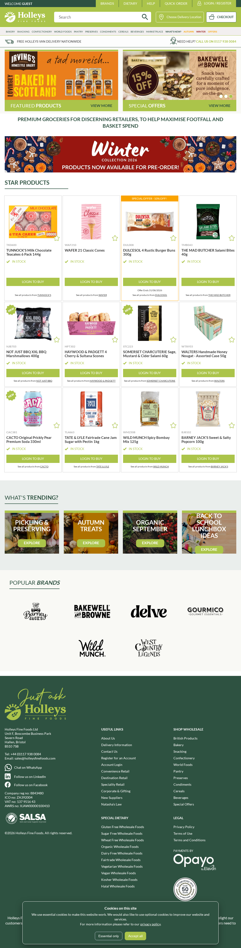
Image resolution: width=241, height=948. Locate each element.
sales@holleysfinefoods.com (35, 758)
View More (101, 105)
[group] (61, 75)
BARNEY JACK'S (219, 466)
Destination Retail (114, 778)
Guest (27, 4)
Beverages (180, 798)
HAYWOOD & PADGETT (103, 380)
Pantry (178, 771)
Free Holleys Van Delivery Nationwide (49, 41)
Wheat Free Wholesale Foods (122, 840)
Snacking (179, 751)
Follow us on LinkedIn (30, 777)
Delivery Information (116, 745)
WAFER (103, 295)
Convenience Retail (115, 771)
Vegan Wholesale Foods (118, 873)
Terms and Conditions (189, 840)
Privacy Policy (183, 827)
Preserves (180, 778)
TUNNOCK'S (44, 295)
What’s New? (173, 31)
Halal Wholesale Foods (118, 886)
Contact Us (109, 751)
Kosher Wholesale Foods (119, 880)
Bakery (178, 745)
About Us (108, 738)
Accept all (135, 936)
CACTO (44, 466)
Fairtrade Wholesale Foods (121, 860)
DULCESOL (161, 295)
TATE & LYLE (102, 466)
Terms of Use (182, 833)
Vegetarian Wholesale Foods (122, 866)
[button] (221, 96)
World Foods (183, 765)
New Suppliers (111, 798)
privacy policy (150, 924)
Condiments (182, 784)
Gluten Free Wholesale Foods (122, 827)
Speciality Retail (113, 784)
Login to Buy (33, 282)
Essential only (108, 936)
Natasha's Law (111, 804)
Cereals (179, 791)
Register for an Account (118, 758)
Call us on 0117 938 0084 (216, 41)
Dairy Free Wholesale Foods (121, 853)
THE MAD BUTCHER (219, 295)
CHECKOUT (225, 17)
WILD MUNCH (161, 466)
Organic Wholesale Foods (120, 847)
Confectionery (184, 758)
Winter (201, 31)
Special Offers (183, 804)
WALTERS (219, 380)
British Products (185, 738)
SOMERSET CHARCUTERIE (161, 380)
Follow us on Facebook (31, 785)
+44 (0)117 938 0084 (26, 754)
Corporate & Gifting (115, 791)
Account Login (111, 765)
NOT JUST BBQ (44, 380)
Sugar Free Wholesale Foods (121, 833)
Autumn (189, 31)
